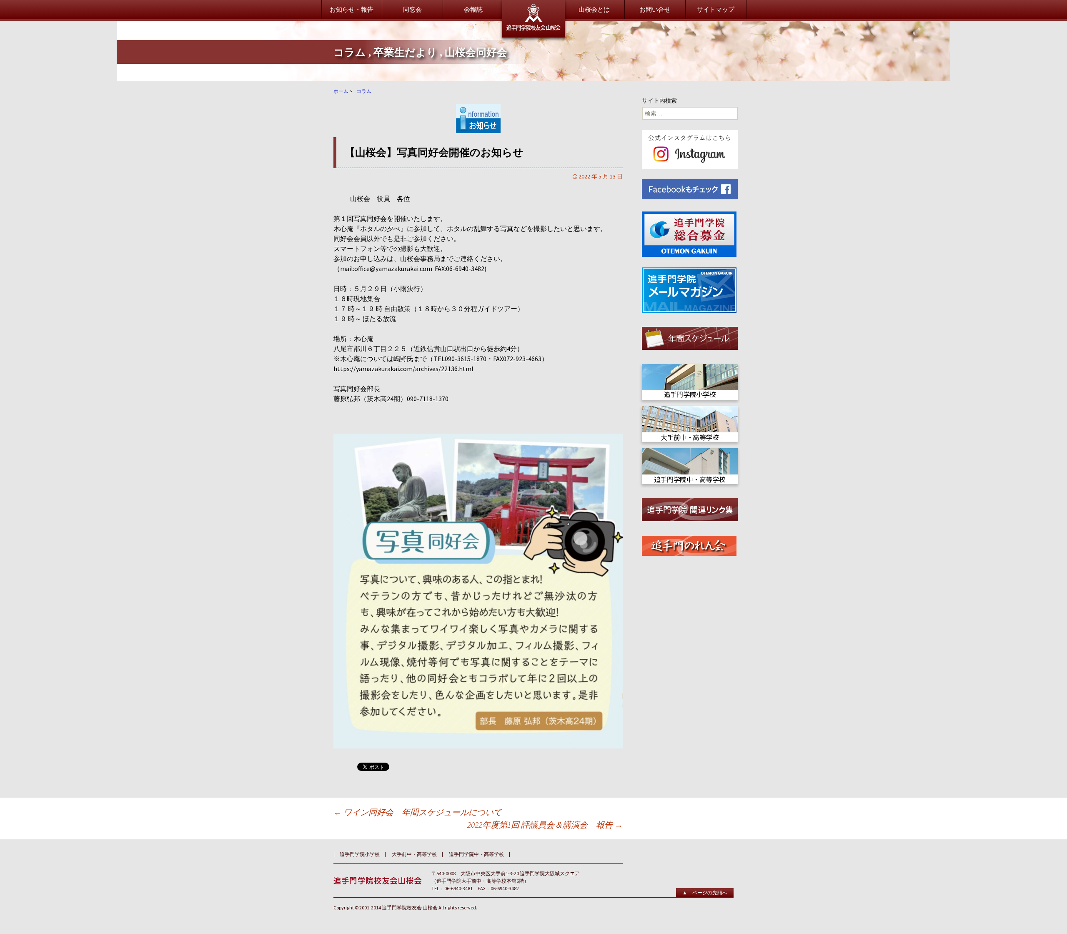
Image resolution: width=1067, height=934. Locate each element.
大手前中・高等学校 (584, 161)
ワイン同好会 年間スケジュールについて (417, 812)
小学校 (565, 151)
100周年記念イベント (688, 124)
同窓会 (412, 9)
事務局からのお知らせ (690, 66)
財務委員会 (467, 76)
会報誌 (473, 9)
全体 (562, 140)
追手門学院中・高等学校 (476, 854)
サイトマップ (715, 9)
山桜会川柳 (674, 86)
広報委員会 (467, 86)
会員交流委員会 (474, 107)
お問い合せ (655, 9)
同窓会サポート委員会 (483, 118)
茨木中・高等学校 (581, 171)
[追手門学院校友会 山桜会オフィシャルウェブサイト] (533, 19)
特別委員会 (467, 128)
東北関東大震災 (680, 76)
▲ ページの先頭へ (704, 892)
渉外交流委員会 (474, 97)
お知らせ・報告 (351, 9)
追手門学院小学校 (360, 854)
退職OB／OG (573, 182)
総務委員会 (467, 66)
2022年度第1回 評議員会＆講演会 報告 (545, 824)
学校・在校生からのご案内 (386, 140)
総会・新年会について (587, 66)
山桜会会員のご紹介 (584, 103)
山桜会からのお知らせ (380, 66)
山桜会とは (594, 9)
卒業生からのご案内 (377, 103)
